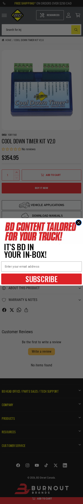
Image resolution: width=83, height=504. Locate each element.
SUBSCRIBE (42, 279)
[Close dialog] (78, 222)
